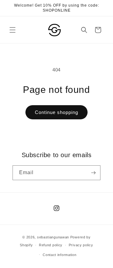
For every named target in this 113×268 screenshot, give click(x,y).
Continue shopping (56, 112)
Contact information (59, 255)
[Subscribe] (93, 172)
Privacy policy (81, 245)
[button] (12, 30)
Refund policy (50, 245)
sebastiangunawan (53, 237)
